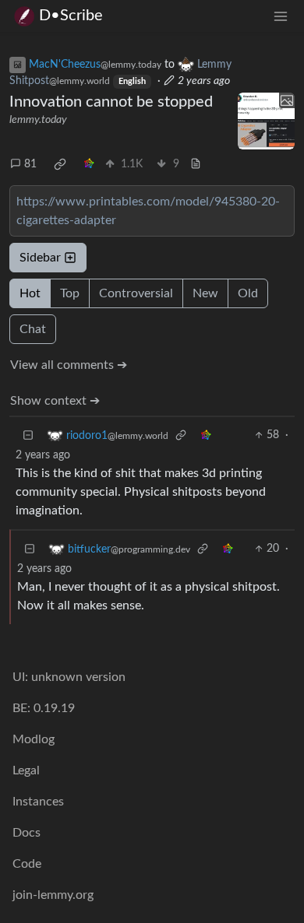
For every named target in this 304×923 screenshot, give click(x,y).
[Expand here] (266, 121)
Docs (26, 832)
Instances (38, 801)
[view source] (195, 165)
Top (70, 293)
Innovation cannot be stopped (111, 102)
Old (248, 293)
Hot (30, 293)
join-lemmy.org (53, 895)
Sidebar (40, 257)
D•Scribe (71, 15)
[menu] (281, 16)
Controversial (136, 293)
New (205, 293)
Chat (32, 329)
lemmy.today (38, 119)
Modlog (33, 739)
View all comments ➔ (68, 365)
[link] (60, 164)
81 (30, 164)
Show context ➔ (55, 401)
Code (26, 864)
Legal (26, 770)
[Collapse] (28, 435)
